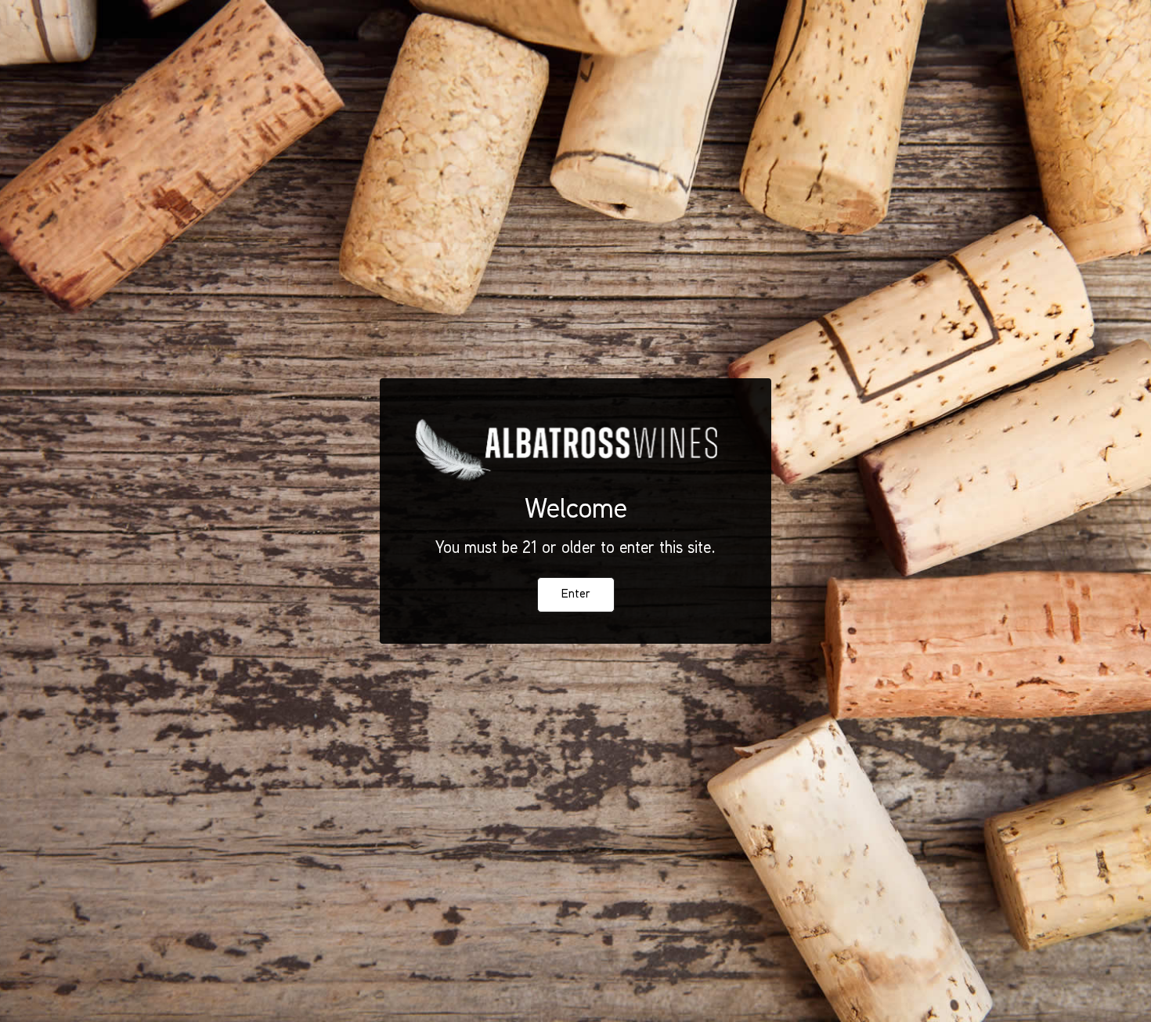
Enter (575, 595)
